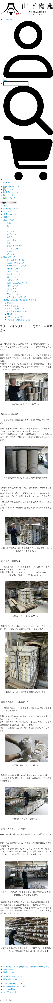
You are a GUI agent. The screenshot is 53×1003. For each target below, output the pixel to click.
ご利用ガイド (9, 19)
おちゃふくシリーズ (15, 260)
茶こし (10, 243)
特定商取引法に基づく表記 (18, 320)
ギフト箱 (10, 254)
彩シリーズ (11, 277)
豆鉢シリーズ (12, 294)
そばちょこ (11, 231)
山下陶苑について (13, 186)
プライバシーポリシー (16, 317)
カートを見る (12, 306)
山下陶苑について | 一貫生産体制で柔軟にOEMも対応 (26, 966)
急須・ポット (12, 240)
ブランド (9, 189)
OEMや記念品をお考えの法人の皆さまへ (20, 300)
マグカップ (11, 234)
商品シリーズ (9, 257)
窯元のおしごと (12, 192)
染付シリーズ (12, 286)
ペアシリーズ (12, 280)
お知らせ (9, 195)
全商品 (6, 217)
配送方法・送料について (17, 311)
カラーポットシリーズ (16, 297)
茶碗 (9, 223)
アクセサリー (12, 248)
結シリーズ (11, 288)
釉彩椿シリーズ (13, 268)
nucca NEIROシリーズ (16, 266)
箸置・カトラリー (14, 246)
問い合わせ (10, 198)
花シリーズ (11, 291)
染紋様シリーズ (13, 274)
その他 (10, 251)
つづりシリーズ (13, 271)
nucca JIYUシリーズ (15, 263)
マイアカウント (10, 992)
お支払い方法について (16, 308)
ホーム (6, 206)
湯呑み (10, 237)
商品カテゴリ (9, 220)
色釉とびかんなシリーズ (17, 283)
